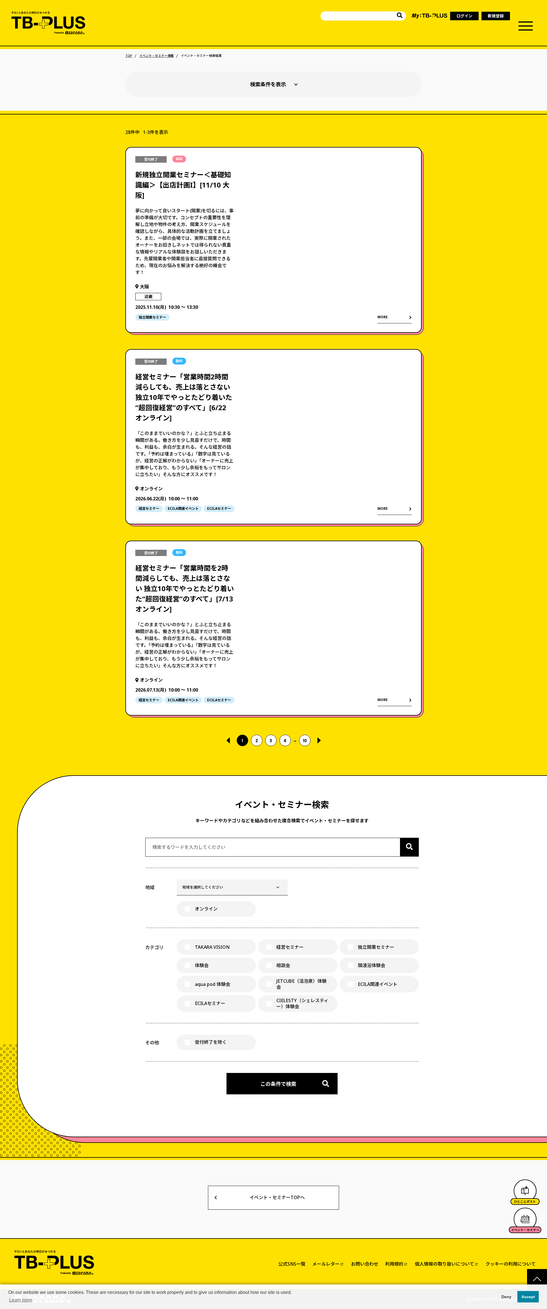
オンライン (206, 909)
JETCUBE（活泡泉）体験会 (301, 984)
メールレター (326, 1264)
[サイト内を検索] (400, 16)
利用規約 (394, 1264)
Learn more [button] (20, 1300)
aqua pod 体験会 (212, 984)
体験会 (202, 965)
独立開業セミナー (376, 947)
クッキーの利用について (510, 1264)
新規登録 (496, 16)
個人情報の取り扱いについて (444, 1264)
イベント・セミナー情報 (156, 55)
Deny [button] (506, 1296)
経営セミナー (290, 947)
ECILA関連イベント (377, 984)
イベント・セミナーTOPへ (277, 1197)
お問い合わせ (364, 1264)
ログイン (464, 16)
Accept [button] (528, 1296)
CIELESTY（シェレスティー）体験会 (302, 1003)
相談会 (283, 965)
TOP (128, 55)
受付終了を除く (211, 1042)
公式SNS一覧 (291, 1264)
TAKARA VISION (212, 947)
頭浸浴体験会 (371, 965)
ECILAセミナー (210, 1003)
